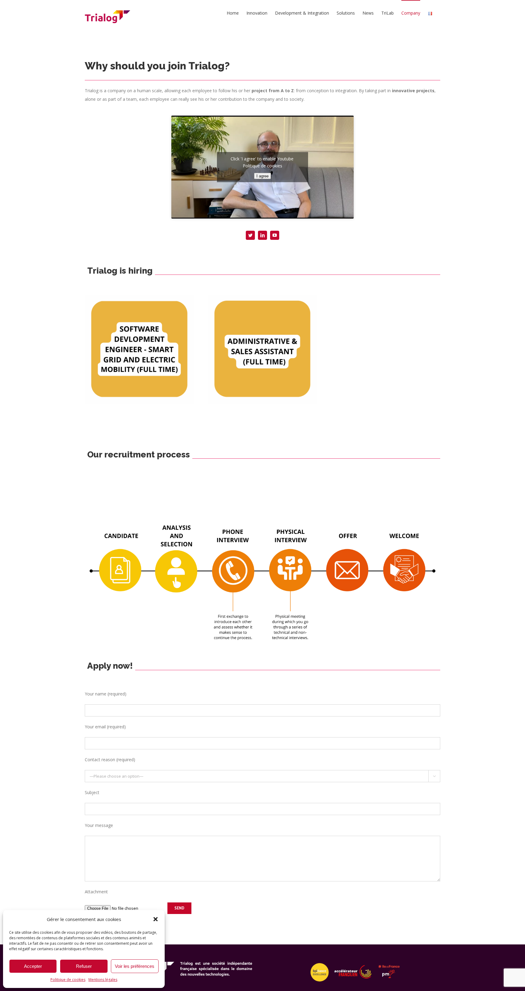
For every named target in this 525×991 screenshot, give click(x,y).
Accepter (33, 966)
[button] (156, 919)
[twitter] (250, 235)
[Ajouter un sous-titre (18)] (139, 296)
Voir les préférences (134, 966)
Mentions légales (102, 979)
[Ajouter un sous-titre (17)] (262, 296)
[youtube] (274, 235)
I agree (262, 176)
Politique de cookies (67, 979)
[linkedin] (262, 235)
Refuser (84, 966)
